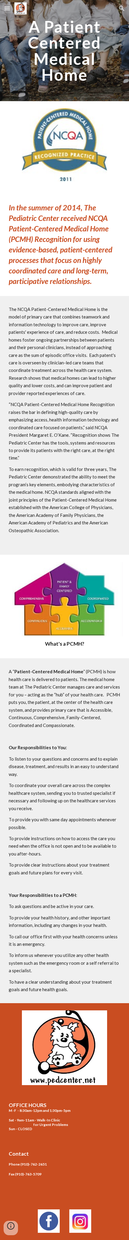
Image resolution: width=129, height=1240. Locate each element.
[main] (64, 50)
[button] (7, 8)
